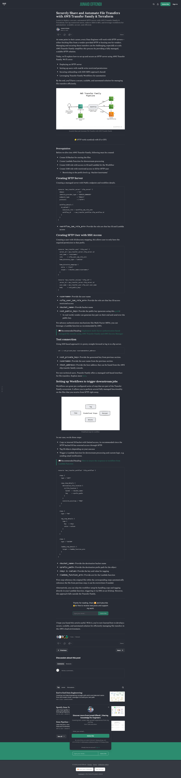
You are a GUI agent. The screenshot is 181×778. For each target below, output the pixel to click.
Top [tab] (58, 687)
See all (60, 736)
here (84, 375)
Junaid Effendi (65, 28)
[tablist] (64, 664)
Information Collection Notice (90, 742)
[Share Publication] (158, 4)
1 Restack (77, 637)
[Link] (53, 148)
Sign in (175, 4)
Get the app (100, 769)
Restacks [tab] (68, 664)
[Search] (154, 4)
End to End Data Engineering (69, 693)
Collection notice (103, 764)
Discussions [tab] (70, 687)
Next (119, 650)
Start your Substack (85, 769)
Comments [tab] (60, 664)
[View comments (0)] (65, 35)
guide (117, 311)
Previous (63, 650)
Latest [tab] (63, 687)
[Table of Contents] (2, 389)
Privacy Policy (105, 742)
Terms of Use (99, 740)
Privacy (89, 764)
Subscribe (165, 4)
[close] (108, 707)
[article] (90, 697)
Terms (95, 764)
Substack (81, 774)
